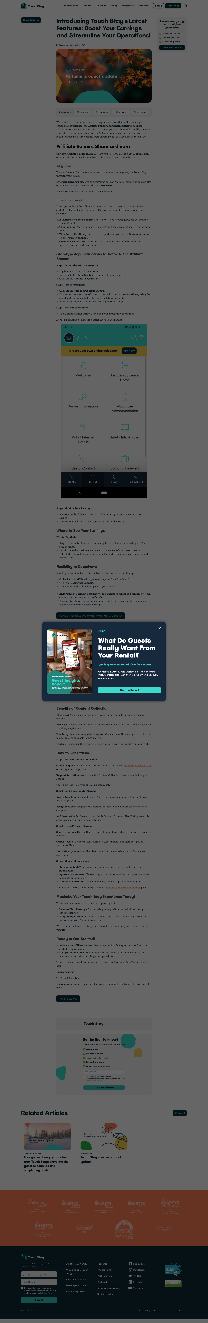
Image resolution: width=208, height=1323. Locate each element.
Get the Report (129, 690)
